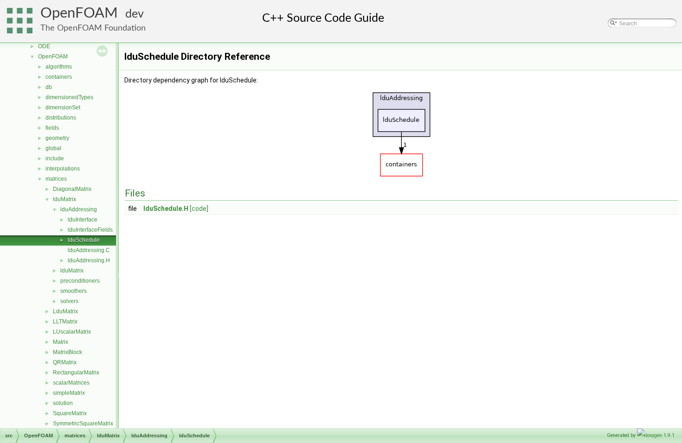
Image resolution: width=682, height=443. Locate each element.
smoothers (73, 291)
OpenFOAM (79, 13)
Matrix (60, 342)
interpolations (62, 168)
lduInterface (82, 219)
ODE (44, 46)
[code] (199, 208)
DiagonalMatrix (72, 189)
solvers (69, 301)
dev (134, 14)
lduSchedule (84, 240)
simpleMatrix (69, 393)
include (54, 158)
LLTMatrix (65, 321)
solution (63, 403)
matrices (56, 179)
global (53, 148)
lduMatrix (64, 199)
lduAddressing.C (89, 250)
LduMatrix (65, 311)
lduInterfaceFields (90, 230)
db (48, 87)
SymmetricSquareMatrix (83, 423)
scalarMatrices (71, 383)
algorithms (58, 66)
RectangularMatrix (76, 372)
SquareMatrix (70, 413)
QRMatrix (65, 362)
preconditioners (80, 281)
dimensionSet (62, 107)
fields (52, 128)
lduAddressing (78, 209)
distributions (60, 117)
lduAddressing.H (89, 260)
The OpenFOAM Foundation (93, 28)
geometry (57, 138)
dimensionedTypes (69, 97)
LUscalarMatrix (72, 332)
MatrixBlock (67, 352)
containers (58, 77)
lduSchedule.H (165, 208)
